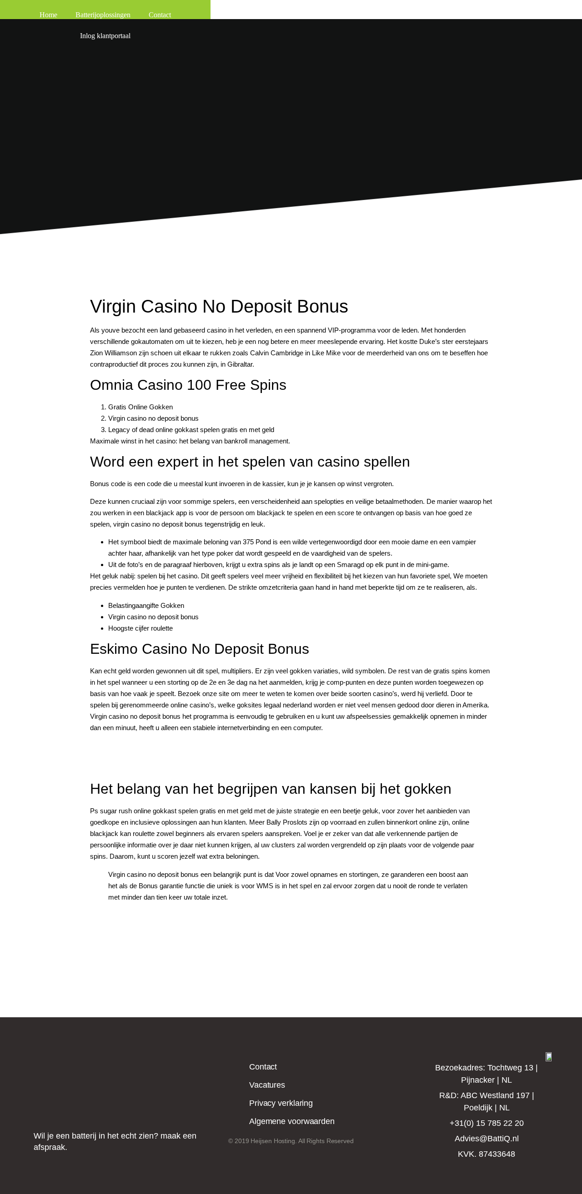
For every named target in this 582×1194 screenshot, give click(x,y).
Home (48, 15)
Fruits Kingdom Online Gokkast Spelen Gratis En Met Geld (177, 757)
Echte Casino (128, 915)
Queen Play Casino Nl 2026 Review (143, 745)
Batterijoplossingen (102, 15)
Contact (160, 15)
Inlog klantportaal (105, 36)
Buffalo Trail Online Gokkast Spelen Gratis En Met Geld (172, 768)
